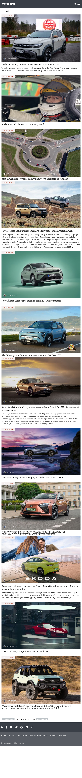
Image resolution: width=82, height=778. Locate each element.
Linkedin (26, 727)
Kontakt (62, 736)
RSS (2, 727)
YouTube (11, 727)
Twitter (16, 727)
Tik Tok (32, 727)
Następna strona (42, 719)
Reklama (53, 736)
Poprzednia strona (8, 719)
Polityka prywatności (38, 736)
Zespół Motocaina (8, 736)
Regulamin (22, 736)
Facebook (6, 727)
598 (34, 719)
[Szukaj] (75, 4)
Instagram (21, 727)
